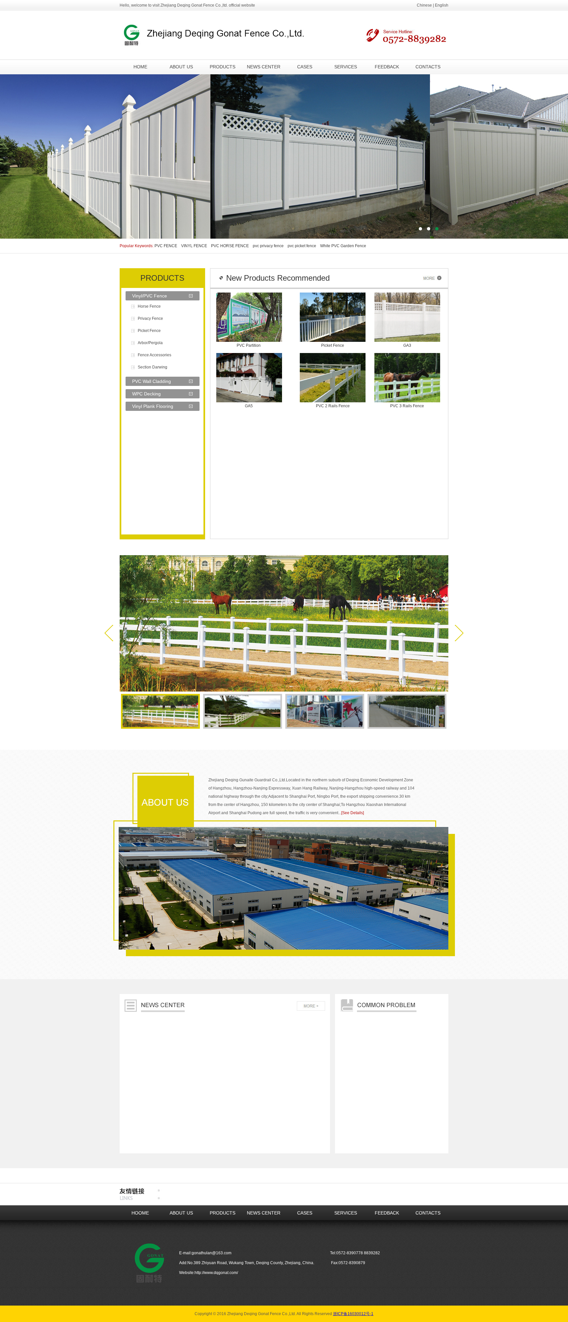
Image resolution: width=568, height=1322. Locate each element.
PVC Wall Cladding (151, 381)
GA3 (407, 345)
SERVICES (345, 66)
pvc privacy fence (270, 246)
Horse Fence (149, 306)
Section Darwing (152, 367)
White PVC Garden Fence (345, 246)
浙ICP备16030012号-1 (353, 1313)
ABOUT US (181, 66)
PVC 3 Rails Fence (407, 406)
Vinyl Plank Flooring (152, 406)
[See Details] (352, 813)
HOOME (140, 1213)
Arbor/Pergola (150, 343)
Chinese (424, 5)
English (441, 5)
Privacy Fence (150, 318)
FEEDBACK (387, 66)
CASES (304, 66)
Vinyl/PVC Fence (149, 295)
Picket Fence (149, 330)
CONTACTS (427, 66)
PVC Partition (249, 345)
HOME (140, 66)
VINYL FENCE (195, 246)
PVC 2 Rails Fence (333, 406)
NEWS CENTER (263, 66)
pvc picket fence (303, 246)
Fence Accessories (154, 355)
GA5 (249, 406)
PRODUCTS (222, 66)
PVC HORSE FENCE (231, 246)
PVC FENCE (167, 246)
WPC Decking (146, 393)
